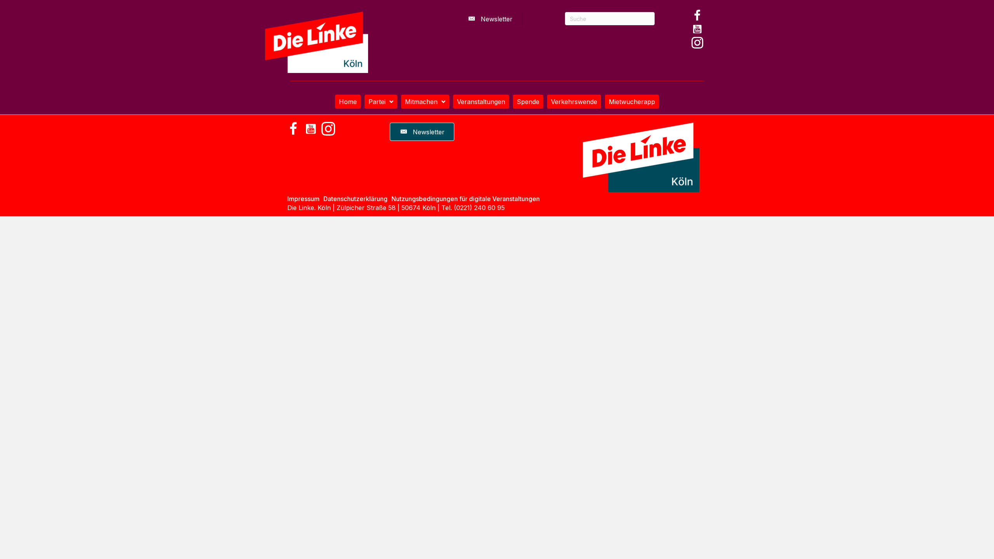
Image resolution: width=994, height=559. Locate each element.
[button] (697, 15)
